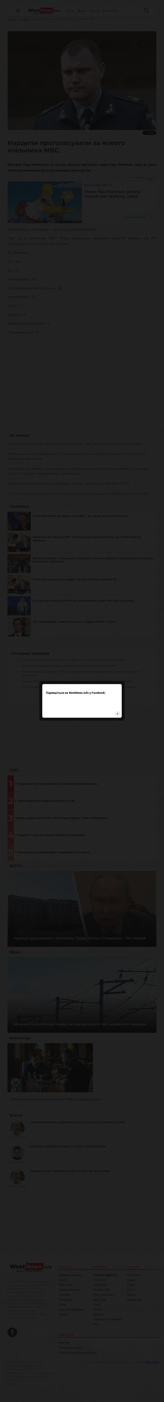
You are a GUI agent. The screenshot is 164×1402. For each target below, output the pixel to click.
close (117, 713)
